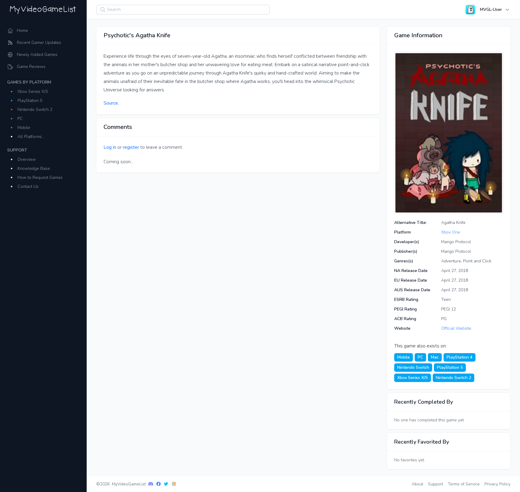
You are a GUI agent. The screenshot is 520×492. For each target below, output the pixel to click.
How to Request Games (40, 177)
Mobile (23, 127)
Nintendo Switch (413, 367)
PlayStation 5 (29, 100)
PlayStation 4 (459, 357)
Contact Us (28, 186)
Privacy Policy (497, 484)
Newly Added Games (37, 54)
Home (22, 30)
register (131, 147)
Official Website (456, 328)
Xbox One (450, 232)
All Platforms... (31, 136)
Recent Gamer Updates (39, 42)
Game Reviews (31, 66)
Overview (26, 159)
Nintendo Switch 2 (34, 109)
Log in (110, 147)
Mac (435, 357)
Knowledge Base (33, 168)
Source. (111, 103)
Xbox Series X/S (32, 91)
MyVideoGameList (129, 484)
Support (435, 484)
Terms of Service (464, 484)
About (417, 484)
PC (20, 118)
